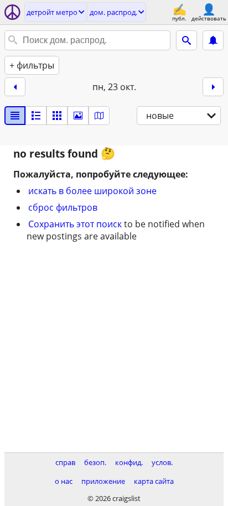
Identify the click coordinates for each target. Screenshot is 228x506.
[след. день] (213, 86)
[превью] (35, 115)
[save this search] (213, 40)
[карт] (99, 115)
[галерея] (78, 115)
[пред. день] (14, 86)
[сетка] (57, 115)
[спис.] (14, 115)
